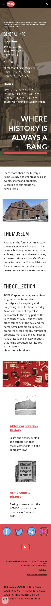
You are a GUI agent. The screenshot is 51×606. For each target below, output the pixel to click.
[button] (3, 4)
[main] (25, 24)
